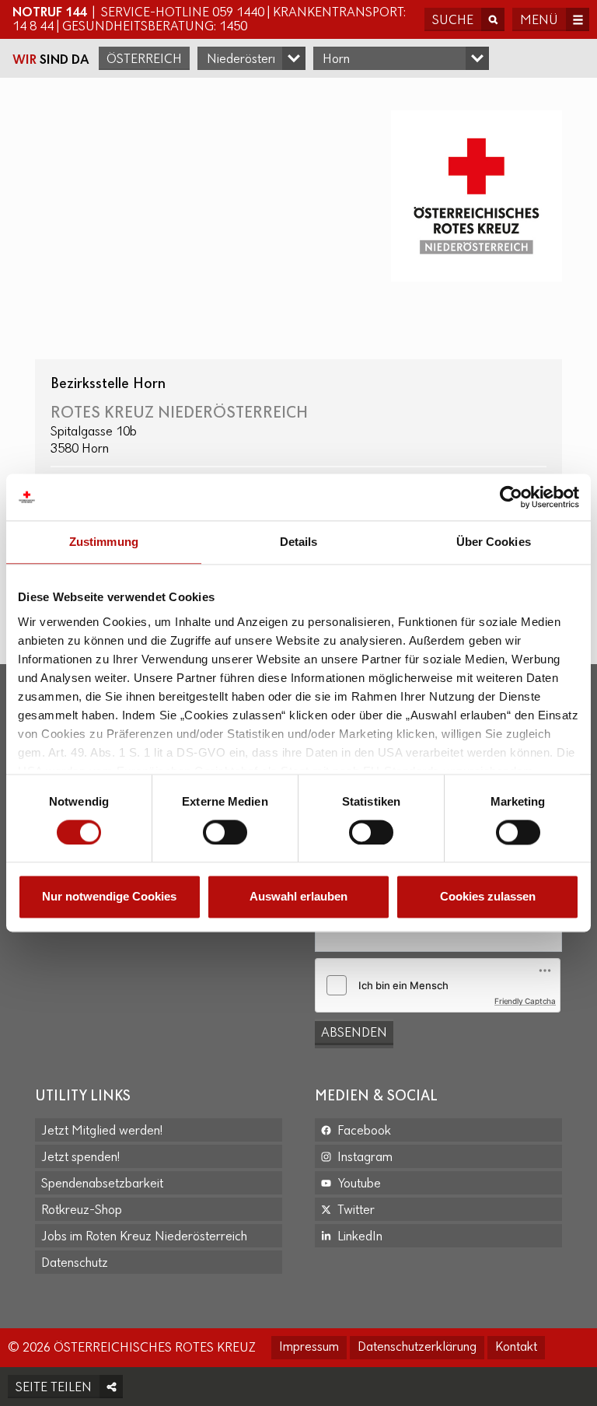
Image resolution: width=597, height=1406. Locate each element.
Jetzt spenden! (80, 1158)
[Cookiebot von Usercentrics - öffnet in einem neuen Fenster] (511, 497)
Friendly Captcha (525, 1001)
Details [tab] (299, 541)
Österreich (144, 60)
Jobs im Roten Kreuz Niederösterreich (144, 1237)
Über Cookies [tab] (493, 541)
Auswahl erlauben (298, 897)
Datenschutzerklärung (417, 1348)
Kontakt (516, 1348)
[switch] (225, 832)
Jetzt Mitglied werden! (101, 1131)
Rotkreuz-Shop (81, 1211)
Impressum (309, 1348)
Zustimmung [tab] (103, 541)
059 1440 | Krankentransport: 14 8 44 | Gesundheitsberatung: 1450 (209, 20)
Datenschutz (74, 1264)
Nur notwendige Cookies (109, 897)
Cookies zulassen (488, 897)
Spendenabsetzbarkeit (102, 1184)
